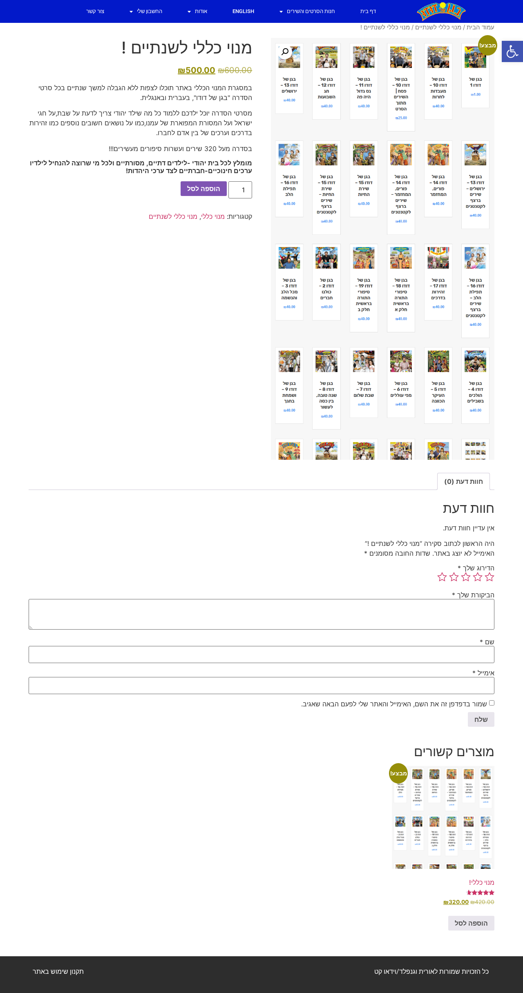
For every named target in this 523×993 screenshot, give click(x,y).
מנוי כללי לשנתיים (438, 27)
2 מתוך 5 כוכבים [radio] (478, 577)
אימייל (483, 673)
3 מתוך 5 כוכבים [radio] (466, 577)
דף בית (368, 11)
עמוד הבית (480, 27)
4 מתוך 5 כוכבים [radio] (454, 577)
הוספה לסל (203, 189)
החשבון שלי (149, 11)
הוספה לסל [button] (471, 923)
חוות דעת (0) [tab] (463, 481)
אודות (201, 11)
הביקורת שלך (473, 595)
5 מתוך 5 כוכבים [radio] (442, 577)
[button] (512, 51)
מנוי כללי (213, 216)
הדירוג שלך (476, 568)
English (243, 11)
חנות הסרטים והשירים (311, 11)
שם (487, 642)
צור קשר (95, 11)
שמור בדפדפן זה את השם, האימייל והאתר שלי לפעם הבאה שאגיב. (394, 704)
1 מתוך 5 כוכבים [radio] (489, 577)
